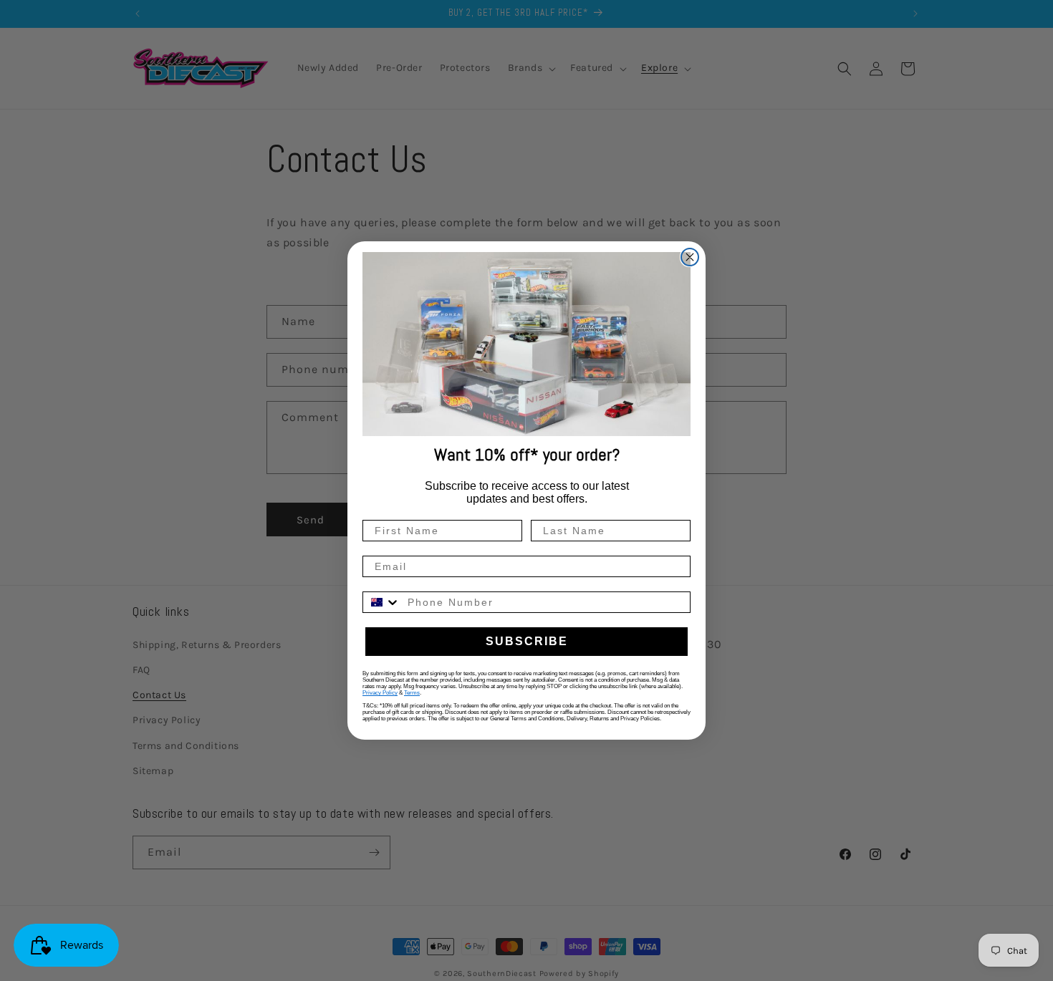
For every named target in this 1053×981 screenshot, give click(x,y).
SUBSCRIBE (527, 641)
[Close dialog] (689, 257)
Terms (412, 693)
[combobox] (381, 602)
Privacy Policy (380, 693)
